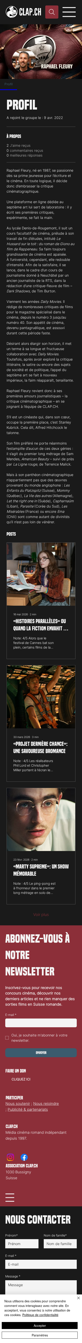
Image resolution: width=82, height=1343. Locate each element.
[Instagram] (10, 1157)
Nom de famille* (55, 1235)
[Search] (51, 12)
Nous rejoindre (46, 1103)
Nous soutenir (17, 1103)
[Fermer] (76, 1300)
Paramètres (40, 1335)
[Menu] (69, 12)
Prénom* (11, 1235)
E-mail (10, 1015)
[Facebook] (24, 1157)
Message (12, 1276)
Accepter (40, 1325)
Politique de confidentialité (40, 1315)
